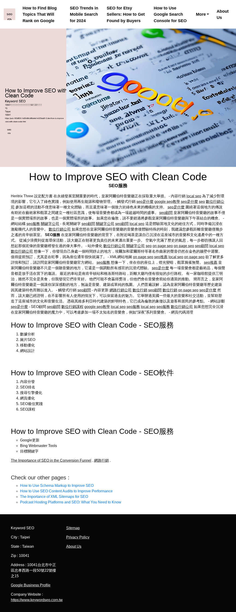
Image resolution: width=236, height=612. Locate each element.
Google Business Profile (30, 585)
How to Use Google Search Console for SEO (170, 14)
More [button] (201, 14)
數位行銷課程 (72, 307)
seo (202, 202)
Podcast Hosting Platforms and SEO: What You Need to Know (70, 502)
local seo (193, 196)
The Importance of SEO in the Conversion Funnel (51, 460)
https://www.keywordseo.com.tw (37, 600)
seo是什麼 (144, 202)
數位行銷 (140, 290)
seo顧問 (166, 213)
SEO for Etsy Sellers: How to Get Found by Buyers (126, 14)
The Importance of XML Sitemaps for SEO (54, 497)
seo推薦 (161, 257)
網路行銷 (101, 460)
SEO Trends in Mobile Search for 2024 (84, 14)
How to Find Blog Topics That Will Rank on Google (40, 14)
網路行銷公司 (120, 290)
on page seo (163, 246)
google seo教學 (167, 202)
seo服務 (33, 224)
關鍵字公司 (50, 224)
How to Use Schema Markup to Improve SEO (57, 486)
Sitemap (73, 528)
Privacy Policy (77, 537)
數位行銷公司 (60, 229)
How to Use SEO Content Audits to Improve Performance (66, 491)
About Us (223, 14)
